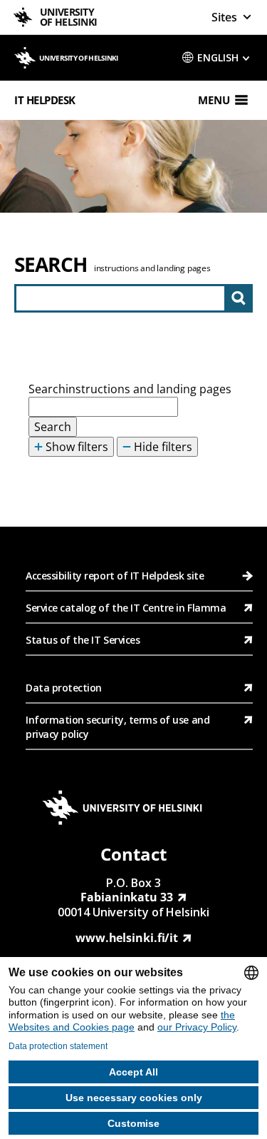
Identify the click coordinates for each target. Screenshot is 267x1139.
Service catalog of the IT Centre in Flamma (126, 607)
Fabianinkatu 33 (126, 897)
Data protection (64, 687)
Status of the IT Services (83, 640)
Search (50, 264)
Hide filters (161, 447)
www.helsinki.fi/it (126, 938)
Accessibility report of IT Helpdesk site (115, 575)
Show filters (75, 447)
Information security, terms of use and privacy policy (117, 727)
